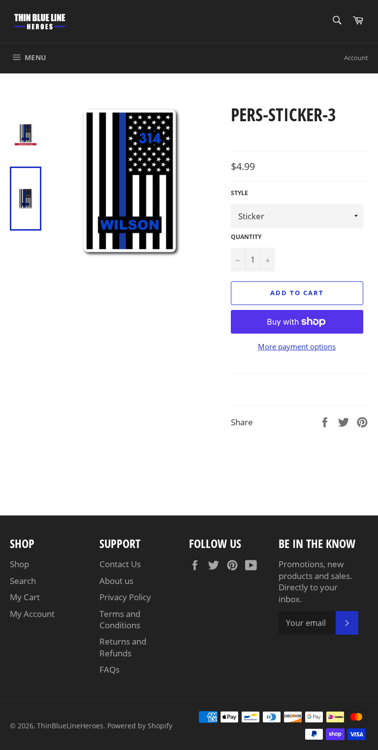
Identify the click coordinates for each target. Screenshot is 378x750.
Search (23, 580)
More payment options (297, 346)
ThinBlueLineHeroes (70, 725)
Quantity (246, 237)
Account (356, 57)
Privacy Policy (125, 597)
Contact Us (120, 564)
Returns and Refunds (122, 647)
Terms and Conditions (119, 619)
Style (239, 193)
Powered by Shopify (139, 725)
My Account (32, 613)
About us (116, 580)
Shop (19, 564)
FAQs (109, 669)
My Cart (25, 597)
